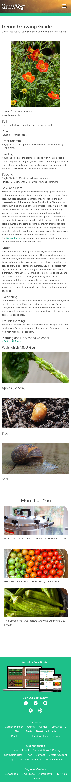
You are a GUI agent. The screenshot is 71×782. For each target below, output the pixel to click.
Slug (5, 433)
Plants (18, 731)
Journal (31, 727)
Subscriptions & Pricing (46, 750)
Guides (43, 727)
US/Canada (11, 774)
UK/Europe (28, 774)
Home (14, 750)
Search (56, 736)
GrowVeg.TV (58, 727)
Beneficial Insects (46, 731)
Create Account (58, 755)
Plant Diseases (19, 736)
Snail (5, 479)
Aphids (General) (13, 388)
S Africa (62, 774)
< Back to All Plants (11, 341)
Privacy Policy (54, 759)
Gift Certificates (13, 755)
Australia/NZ (45, 774)
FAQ (29, 755)
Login (11, 759)
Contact (40, 755)
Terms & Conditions (30, 759)
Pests (29, 731)
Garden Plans (40, 736)
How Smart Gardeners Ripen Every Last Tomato (32, 581)
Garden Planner (14, 238)
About (25, 750)
